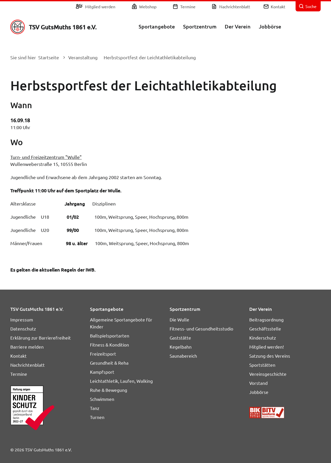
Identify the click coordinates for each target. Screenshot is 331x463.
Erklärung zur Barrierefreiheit (40, 337)
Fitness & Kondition (109, 344)
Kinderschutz (262, 337)
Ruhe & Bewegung (108, 390)
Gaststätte (180, 337)
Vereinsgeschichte (268, 374)
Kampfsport (102, 371)
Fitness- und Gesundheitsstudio (201, 328)
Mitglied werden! (266, 346)
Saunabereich (183, 355)
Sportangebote (157, 26)
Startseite (48, 57)
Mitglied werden (100, 6)
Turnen (97, 417)
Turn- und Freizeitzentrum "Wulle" (46, 157)
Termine (187, 6)
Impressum (21, 319)
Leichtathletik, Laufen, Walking (121, 381)
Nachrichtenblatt (234, 6)
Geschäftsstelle (265, 328)
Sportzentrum (199, 26)
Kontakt (278, 6)
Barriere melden (27, 346)
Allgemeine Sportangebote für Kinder (121, 323)
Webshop (147, 6)
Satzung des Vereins (269, 355)
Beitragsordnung (266, 319)
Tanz (94, 408)
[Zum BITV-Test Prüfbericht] (266, 412)
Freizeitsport (103, 353)
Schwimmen (102, 399)
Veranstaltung (82, 57)
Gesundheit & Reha (109, 362)
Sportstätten (262, 365)
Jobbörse (270, 26)
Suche (311, 6)
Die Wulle (179, 319)
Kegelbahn (181, 346)
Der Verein (238, 26)
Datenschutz (23, 328)
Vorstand (258, 383)
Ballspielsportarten (109, 335)
